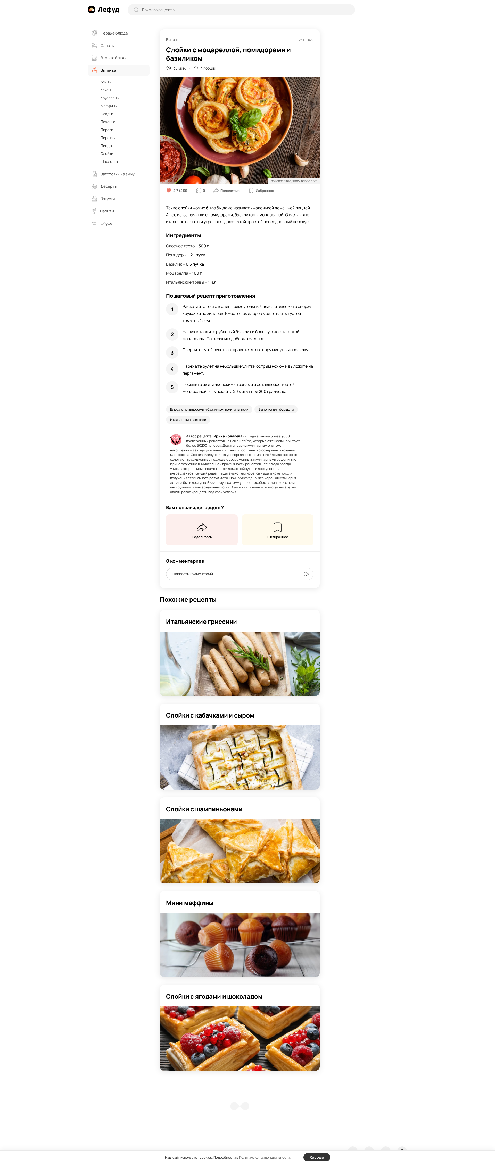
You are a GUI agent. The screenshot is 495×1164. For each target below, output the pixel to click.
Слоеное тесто (180, 246)
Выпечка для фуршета (276, 409)
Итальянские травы (185, 282)
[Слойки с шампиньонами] (240, 851)
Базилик (174, 264)
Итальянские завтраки (188, 419)
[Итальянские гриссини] (240, 664)
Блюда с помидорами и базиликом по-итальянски (209, 409)
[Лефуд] (103, 9)
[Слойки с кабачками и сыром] (240, 757)
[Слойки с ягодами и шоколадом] (240, 1038)
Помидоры (176, 255)
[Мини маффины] (240, 945)
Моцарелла (177, 273)
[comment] (306, 574)
